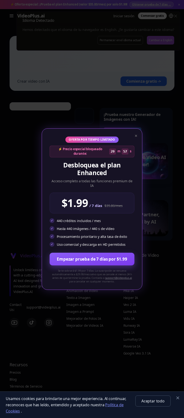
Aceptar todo (153, 401)
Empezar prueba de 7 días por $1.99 (92, 259)
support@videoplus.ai (118, 278)
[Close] (177, 397)
